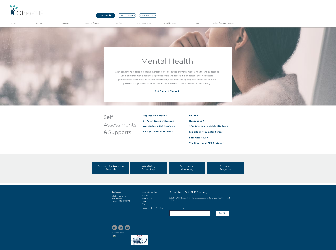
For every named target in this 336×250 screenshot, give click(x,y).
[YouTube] (127, 227)
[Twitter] (114, 227)
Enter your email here (178, 209)
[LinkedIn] (120, 227)
